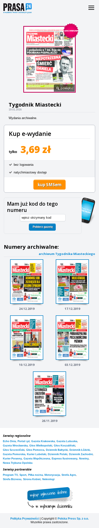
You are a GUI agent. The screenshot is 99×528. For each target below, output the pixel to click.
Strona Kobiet (32, 479)
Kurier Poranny (12, 458)
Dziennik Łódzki (79, 449)
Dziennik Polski (57, 454)
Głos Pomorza (35, 449)
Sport (22, 474)
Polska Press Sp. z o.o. (73, 518)
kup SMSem (50, 184)
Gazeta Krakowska (43, 441)
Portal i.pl (24, 441)
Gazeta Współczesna (37, 458)
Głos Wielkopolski (40, 445)
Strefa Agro (69, 474)
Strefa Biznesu (12, 479)
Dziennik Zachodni (81, 454)
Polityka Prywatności (24, 518)
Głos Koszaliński (64, 445)
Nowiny (84, 458)
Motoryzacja (52, 474)
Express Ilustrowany (64, 458)
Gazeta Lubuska (66, 441)
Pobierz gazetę (43, 227)
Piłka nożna (35, 474)
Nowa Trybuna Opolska (17, 462)
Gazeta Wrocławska (15, 445)
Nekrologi (48, 479)
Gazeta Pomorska (14, 454)
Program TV (10, 474)
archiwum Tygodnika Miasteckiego (67, 254)
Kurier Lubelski (36, 454)
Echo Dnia (9, 441)
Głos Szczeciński (14, 449)
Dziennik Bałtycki (57, 449)
